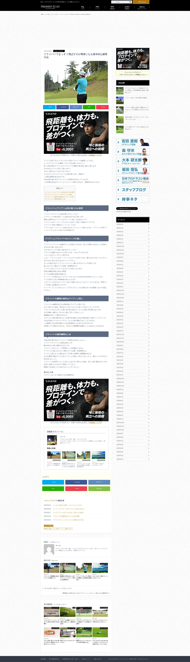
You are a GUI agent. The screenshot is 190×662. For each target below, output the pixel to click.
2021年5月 (120, 360)
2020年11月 (120, 382)
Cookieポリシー (85, 659)
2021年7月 (120, 353)
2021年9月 (120, 345)
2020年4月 (120, 408)
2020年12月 (120, 378)
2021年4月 (120, 364)
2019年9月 (120, 433)
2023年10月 (120, 253)
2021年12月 (120, 334)
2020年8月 (120, 393)
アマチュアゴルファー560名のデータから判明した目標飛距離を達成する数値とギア (137, 90)
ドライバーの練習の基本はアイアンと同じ (59, 197)
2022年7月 (120, 309)
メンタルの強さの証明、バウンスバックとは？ (67, 505)
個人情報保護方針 (54, 659)
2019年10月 (120, 430)
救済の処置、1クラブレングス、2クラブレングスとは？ (137, 118)
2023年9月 (120, 257)
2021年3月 (120, 367)
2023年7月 (120, 264)
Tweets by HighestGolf (123, 211)
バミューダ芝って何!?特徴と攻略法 (136, 98)
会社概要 (43, 659)
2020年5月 (120, 404)
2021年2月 (120, 371)
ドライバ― (61, 528)
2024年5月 (120, 228)
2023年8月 (120, 261)
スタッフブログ (56, 460)
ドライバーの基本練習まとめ (55, 199)
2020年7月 (120, 397)
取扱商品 (127, 7)
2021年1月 (120, 375)
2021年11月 (120, 338)
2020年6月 (120, 400)
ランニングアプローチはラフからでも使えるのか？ (69, 509)
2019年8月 (120, 437)
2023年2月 (120, 283)
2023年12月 (120, 246)
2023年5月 (120, 272)
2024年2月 (120, 239)
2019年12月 (120, 422)
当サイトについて (142, 7)
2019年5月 (120, 448)
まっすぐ (53, 528)
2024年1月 (120, 242)
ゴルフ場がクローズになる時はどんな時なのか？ (137, 128)
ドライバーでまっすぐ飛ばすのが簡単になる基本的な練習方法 (83, 465)
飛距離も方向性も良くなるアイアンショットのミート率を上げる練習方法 (68, 465)
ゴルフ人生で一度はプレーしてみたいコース (98, 464)
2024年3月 (120, 235)
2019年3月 (120, 455)
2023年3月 (120, 279)
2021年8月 (120, 349)
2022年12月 (120, 290)
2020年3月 (120, 411)
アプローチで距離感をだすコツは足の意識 (66, 516)
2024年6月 (120, 224)
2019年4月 (120, 452)
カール (58, 545)
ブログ (82, 7)
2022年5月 (120, 316)
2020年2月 (120, 415)
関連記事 (112, 7)
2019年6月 (120, 444)
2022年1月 (120, 331)
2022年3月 (120, 323)
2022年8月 (120, 305)
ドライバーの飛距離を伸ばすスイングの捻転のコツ (53, 465)
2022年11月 (120, 294)
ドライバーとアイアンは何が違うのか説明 (59, 192)
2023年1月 (120, 287)
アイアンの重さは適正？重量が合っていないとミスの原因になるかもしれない (137, 110)
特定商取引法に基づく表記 (70, 659)
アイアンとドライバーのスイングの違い (59, 194)
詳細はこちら (95, 155)
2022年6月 (120, 312)
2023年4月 (120, 276)
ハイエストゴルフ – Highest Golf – (127, 659)
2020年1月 (120, 419)
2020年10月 (120, 386)
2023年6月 (120, 268)
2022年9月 (120, 301)
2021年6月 (120, 356)
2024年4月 (120, 231)
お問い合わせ (142, 2)
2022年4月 (120, 320)
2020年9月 (120, 389)
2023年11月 (120, 250)
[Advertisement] (95, 31)
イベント (97, 7)
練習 (47, 528)
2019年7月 (120, 441)
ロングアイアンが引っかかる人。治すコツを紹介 (68, 512)
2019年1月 (120, 459)
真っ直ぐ (69, 528)
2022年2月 (120, 327)
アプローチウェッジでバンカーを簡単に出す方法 (68, 520)
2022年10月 (120, 298)
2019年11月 (120, 426)
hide (61, 188)
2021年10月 (120, 342)
